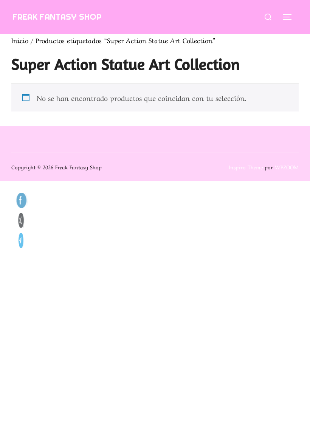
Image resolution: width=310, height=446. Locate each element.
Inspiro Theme (246, 166)
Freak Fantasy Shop (57, 16)
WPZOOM (287, 166)
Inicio (19, 40)
